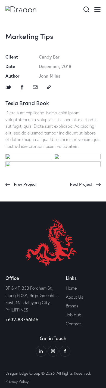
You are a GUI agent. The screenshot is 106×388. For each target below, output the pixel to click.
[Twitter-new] (8, 87)
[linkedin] (41, 351)
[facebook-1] (65, 351)
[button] (97, 9)
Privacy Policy (17, 381)
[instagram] (53, 351)
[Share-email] (35, 87)
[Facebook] (22, 87)
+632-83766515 (21, 319)
